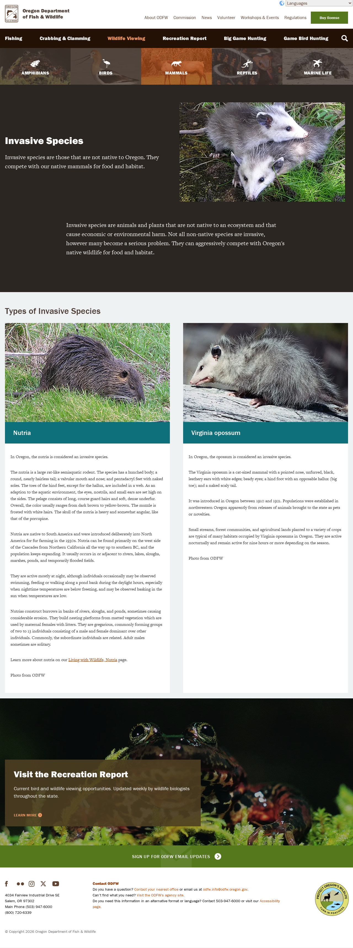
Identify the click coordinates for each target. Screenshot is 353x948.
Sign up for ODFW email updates (171, 856)
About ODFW (156, 17)
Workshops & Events (260, 17)
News (207, 17)
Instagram (32, 884)
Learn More (25, 815)
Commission (184, 17)
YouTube (56, 884)
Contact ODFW (106, 883)
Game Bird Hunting (306, 38)
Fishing (13, 38)
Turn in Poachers (332, 899)
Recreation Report (185, 38)
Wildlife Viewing (126, 38)
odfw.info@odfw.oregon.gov (225, 889)
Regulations (295, 17)
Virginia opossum (215, 433)
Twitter (44, 884)
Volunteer (226, 17)
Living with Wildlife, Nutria (92, 660)
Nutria (22, 433)
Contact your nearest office (156, 889)
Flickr (20, 884)
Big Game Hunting (245, 38)
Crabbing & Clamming (65, 38)
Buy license (329, 17)
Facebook (8, 884)
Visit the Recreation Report (71, 773)
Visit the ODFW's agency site (160, 895)
